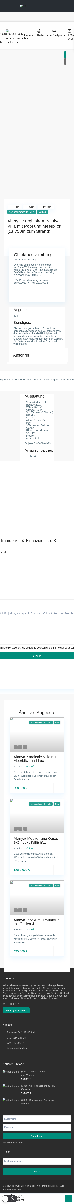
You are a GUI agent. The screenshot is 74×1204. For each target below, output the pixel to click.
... (31, 779)
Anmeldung (37, 1136)
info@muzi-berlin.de (18, 1048)
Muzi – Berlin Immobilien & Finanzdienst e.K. (17, 1198)
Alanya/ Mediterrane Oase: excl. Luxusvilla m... (36, 840)
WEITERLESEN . (13, 1004)
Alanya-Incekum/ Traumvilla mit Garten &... (37, 922)
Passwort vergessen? (13, 1142)
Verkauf (42, 212)
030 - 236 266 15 (16, 1037)
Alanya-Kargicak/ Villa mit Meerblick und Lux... (35, 759)
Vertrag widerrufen (16, 1010)
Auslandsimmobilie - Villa (21, 212)
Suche (37, 1171)
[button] (9, 1198)
